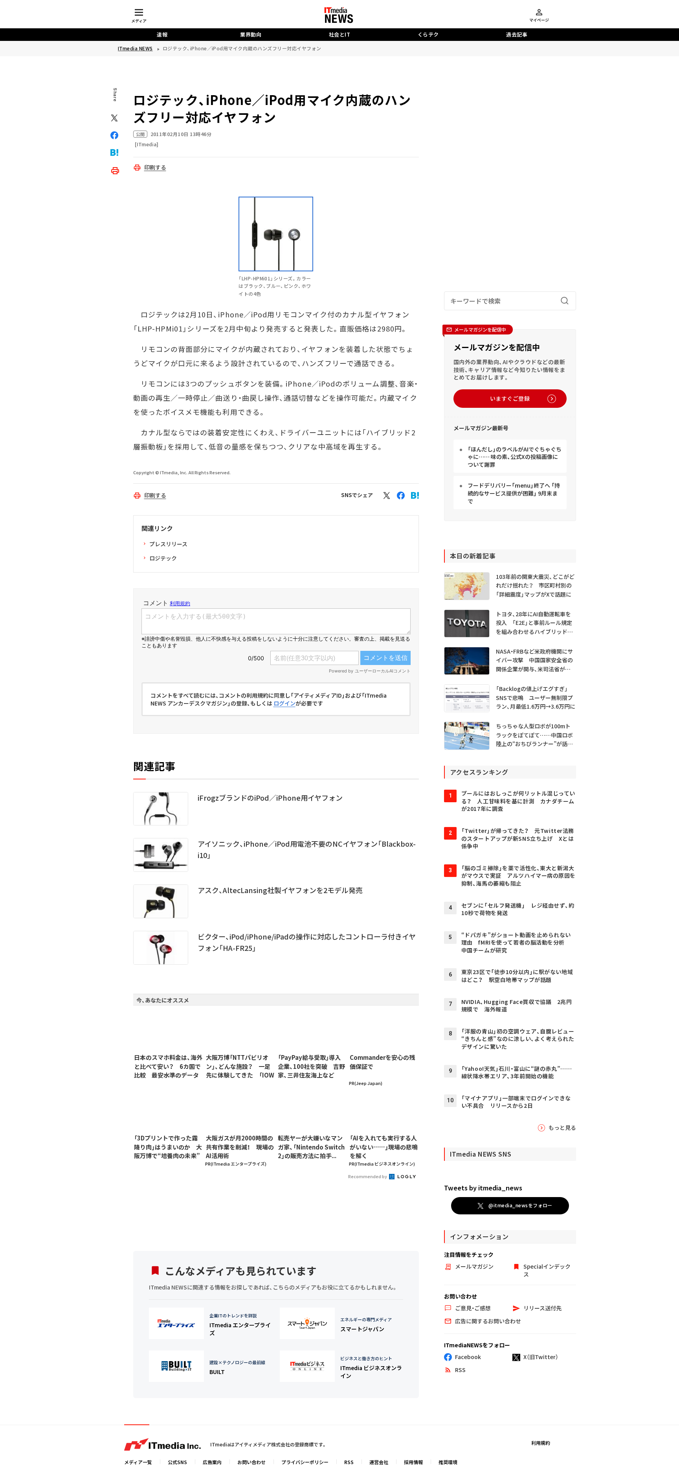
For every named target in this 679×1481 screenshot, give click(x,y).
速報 (162, 34)
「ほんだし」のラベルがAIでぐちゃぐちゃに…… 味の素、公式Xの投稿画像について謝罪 (515, 456)
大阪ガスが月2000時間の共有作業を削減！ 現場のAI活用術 (240, 1147)
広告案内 (212, 1462)
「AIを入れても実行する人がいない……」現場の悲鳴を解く (384, 1147)
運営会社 (378, 1462)
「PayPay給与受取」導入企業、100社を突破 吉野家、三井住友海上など (311, 1066)
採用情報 (413, 1462)
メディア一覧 (138, 1462)
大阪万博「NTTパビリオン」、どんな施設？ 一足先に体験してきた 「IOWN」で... (240, 1066)
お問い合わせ (251, 1462)
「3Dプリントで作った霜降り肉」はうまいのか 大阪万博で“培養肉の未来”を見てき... (168, 1147)
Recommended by (368, 1176)
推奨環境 (448, 1462)
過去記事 (516, 34)
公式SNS (177, 1462)
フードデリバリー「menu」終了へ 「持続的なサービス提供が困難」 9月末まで (514, 493)
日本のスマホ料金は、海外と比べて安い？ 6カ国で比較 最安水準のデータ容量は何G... (168, 1066)
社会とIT (340, 34)
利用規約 (540, 1442)
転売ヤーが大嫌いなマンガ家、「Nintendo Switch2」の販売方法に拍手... (311, 1147)
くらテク (428, 34)
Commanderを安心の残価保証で (382, 1061)
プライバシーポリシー (304, 1462)
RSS (349, 1462)
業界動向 (250, 34)
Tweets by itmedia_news (483, 1187)
